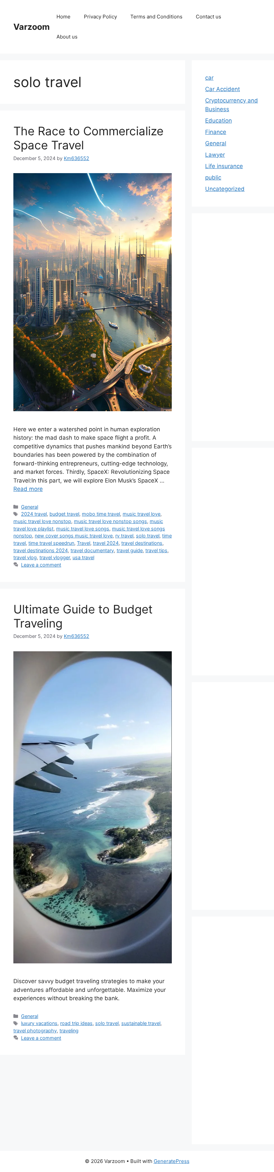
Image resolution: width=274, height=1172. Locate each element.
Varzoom (31, 27)
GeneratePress (171, 1161)
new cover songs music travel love (74, 535)
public (213, 177)
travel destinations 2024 (40, 550)
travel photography (35, 1030)
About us (67, 36)
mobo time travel (101, 514)
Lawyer (215, 154)
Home (63, 16)
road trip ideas (76, 1023)
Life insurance (224, 166)
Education (218, 120)
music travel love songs (82, 528)
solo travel (147, 535)
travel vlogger (54, 557)
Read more (28, 489)
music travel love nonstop (42, 521)
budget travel (64, 514)
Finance (215, 132)
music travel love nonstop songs (110, 521)
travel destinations (141, 543)
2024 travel (34, 514)
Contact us (208, 16)
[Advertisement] (233, 327)
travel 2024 (106, 543)
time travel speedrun (51, 543)
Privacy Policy (100, 16)
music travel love (141, 514)
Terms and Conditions (156, 16)
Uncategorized (225, 189)
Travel (83, 543)
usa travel (83, 557)
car (209, 77)
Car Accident (222, 89)
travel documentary (92, 550)
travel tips (156, 550)
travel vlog (25, 557)
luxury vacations (39, 1023)
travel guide (130, 550)
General (29, 507)
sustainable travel (140, 1023)
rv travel (124, 535)
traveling (69, 1030)
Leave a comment (41, 565)
